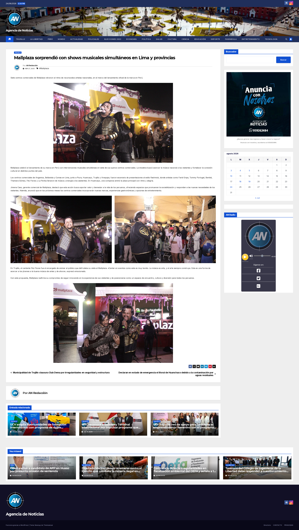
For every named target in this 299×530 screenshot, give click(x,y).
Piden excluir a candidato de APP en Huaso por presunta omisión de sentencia (39, 470)
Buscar (283, 60)
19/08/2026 (16, 475)
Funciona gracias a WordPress (17, 525)
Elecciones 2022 (112, 39)
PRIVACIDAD (288, 525)
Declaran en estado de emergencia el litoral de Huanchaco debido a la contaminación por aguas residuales (166, 374)
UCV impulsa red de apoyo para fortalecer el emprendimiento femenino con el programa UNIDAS (183, 427)
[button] (286, 39)
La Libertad (36, 39)
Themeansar (48, 525)
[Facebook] (258, 271)
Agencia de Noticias (19, 30)
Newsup (38, 525)
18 (240, 181)
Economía (131, 39)
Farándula (231, 39)
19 (249, 181)
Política (146, 39)
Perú (50, 39)
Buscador (231, 51)
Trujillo (20, 39)
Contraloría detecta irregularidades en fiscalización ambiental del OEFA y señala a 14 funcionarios (185, 471)
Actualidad (76, 39)
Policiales (93, 39)
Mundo (61, 39)
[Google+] (258, 287)
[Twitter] (258, 279)
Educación (200, 39)
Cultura (172, 39)
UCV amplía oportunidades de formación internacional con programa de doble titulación (38, 427)
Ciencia (185, 39)
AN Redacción (32, 65)
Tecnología (271, 39)
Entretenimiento (251, 39)
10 (231, 176)
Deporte (215, 39)
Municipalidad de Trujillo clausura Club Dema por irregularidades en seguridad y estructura (61, 372)
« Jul (257, 198)
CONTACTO (277, 525)
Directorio (267, 525)
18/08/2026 (160, 475)
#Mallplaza (44, 68)
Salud (159, 39)
